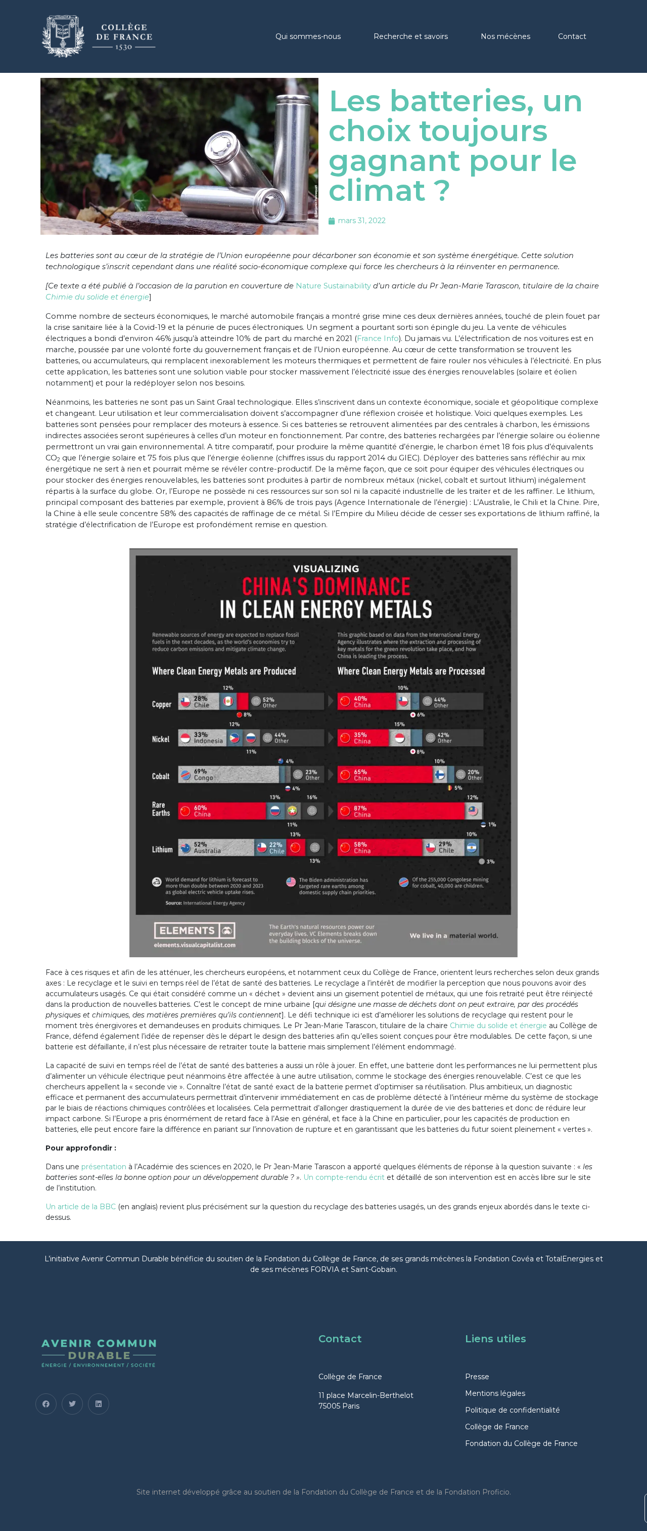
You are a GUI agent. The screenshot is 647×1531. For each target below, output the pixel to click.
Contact (572, 36)
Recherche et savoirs (411, 36)
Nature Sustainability (333, 285)
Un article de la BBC (80, 1206)
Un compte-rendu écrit (344, 1177)
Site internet (158, 1492)
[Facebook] (46, 1404)
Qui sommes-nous (308, 36)
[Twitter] (72, 1404)
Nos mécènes (505, 36)
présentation (103, 1166)
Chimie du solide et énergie (97, 297)
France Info (378, 338)
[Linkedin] (98, 1404)
